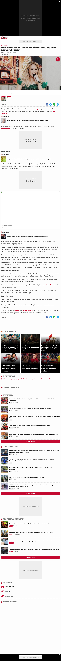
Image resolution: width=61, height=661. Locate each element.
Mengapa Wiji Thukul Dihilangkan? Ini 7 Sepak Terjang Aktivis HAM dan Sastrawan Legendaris (30, 159)
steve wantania (46, 379)
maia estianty (28, 379)
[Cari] (56, 38)
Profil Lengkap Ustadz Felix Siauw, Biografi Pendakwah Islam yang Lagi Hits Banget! (27, 120)
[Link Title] (4, 400)
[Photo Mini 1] (3, 98)
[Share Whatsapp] (54, 104)
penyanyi (38, 109)
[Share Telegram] (58, 104)
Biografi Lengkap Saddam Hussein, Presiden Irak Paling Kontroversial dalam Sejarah (27, 236)
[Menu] (59, 38)
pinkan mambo (6, 379)
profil (17, 310)
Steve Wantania (51, 285)
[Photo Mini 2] (9, 98)
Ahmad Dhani (5, 128)
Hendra (6, 54)
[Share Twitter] (50, 104)
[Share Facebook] (47, 104)
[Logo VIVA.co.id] (4, 38)
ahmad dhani (37, 379)
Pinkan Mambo (28, 310)
